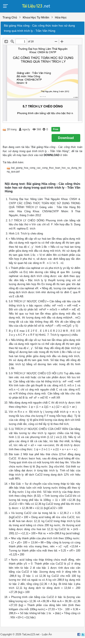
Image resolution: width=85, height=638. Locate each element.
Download (66, 138)
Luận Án (47, 634)
